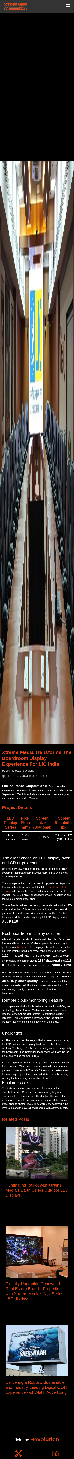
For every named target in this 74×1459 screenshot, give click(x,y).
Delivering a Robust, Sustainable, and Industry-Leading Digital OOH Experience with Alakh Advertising (36, 1387)
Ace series (23, 947)
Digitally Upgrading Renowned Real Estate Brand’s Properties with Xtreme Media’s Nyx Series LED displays (34, 1291)
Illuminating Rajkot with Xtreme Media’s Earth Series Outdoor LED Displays (37, 1190)
